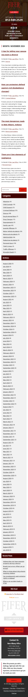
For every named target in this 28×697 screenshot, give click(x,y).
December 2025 (8, 287)
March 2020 (7, 493)
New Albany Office (14, 655)
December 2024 (8, 323)
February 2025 (8, 317)
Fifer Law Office (13, 59)
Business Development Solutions (13, 691)
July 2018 (6, 550)
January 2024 (7, 356)
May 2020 (6, 487)
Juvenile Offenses (8, 228)
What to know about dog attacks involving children (14, 572)
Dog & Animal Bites (9, 216)
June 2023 (6, 377)
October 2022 (7, 401)
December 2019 (8, 502)
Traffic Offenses (8, 249)
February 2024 (8, 353)
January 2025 (7, 320)
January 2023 (7, 392)
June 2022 (6, 413)
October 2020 (7, 472)
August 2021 (7, 443)
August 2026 (7, 264)
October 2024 (7, 329)
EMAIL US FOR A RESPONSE (15, 630)
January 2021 (7, 463)
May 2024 (6, 344)
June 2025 (6, 305)
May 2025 (6, 308)
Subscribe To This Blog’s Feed (14, 594)
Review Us (14, 680)
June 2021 (6, 449)
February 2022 (8, 425)
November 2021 (8, 434)
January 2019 (7, 532)
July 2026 (6, 266)
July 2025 (6, 302)
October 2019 (7, 508)
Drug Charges (7, 219)
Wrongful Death (8, 252)
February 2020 (8, 496)
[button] (14, 24)
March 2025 (7, 314)
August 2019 (7, 511)
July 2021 (6, 446)
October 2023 (7, 365)
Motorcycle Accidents (12, 131)
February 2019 (8, 529)
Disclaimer (6, 688)
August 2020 (7, 478)
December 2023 (8, 359)
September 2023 (8, 368)
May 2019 (6, 520)
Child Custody (7, 204)
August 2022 (7, 407)
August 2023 (7, 371)
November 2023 (8, 362)
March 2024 (7, 350)
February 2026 (8, 281)
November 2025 (8, 290)
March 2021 (7, 457)
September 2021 (8, 440)
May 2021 (6, 451)
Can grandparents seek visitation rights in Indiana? (14, 577)
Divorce (8, 61)
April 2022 (6, 419)
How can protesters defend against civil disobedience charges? (13, 87)
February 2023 (8, 389)
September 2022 (8, 404)
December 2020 (8, 466)
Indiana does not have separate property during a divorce (13, 562)
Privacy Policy (20, 688)
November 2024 (8, 326)
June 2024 (6, 341)
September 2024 (8, 332)
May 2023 (6, 380)
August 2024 (7, 335)
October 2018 (7, 541)
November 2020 (8, 469)
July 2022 (6, 410)
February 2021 (8, 460)
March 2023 (7, 386)
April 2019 (6, 523)
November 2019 (8, 505)
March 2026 (7, 278)
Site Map (12, 688)
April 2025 (6, 311)
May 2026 (6, 272)
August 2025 (7, 299)
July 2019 (6, 514)
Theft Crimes (7, 246)
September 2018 (8, 544)
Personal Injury (6, 165)
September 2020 (8, 475)
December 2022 (8, 395)
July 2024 (6, 338)
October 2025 (7, 293)
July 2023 (6, 374)
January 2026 (7, 284)
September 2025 (8, 296)
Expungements (8, 222)
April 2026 (6, 275)
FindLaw (14, 693)
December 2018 (8, 535)
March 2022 (7, 422)
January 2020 (7, 499)
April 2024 (6, 347)
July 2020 (6, 481)
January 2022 (7, 428)
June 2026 (6, 270)
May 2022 (6, 416)
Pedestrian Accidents (10, 240)
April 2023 (6, 383)
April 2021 (6, 454)
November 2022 (8, 398)
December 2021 (8, 431)
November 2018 (8, 538)
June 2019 (6, 517)
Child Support (7, 207)
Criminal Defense (11, 98)
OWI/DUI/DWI (7, 237)
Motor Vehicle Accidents (11, 231)
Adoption (6, 201)
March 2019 (7, 526)
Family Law (6, 225)
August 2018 (7, 547)
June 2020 (6, 484)
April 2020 (6, 490)
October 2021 (7, 437)
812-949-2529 (14, 20)
